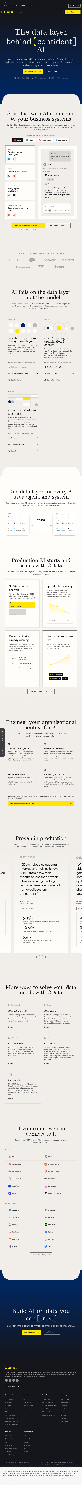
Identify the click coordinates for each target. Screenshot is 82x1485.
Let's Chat (70, 12)
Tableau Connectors (11, 1425)
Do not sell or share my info (70, 1479)
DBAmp (26, 1409)
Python (7, 1409)
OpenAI (26, 1452)
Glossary (8, 1452)
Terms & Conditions (10, 1462)
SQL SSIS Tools (28, 1405)
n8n (25, 1448)
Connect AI (27, 1402)
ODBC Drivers (9, 1399)
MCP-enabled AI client (35, 1140)
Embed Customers (48, 1409)
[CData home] (9, 12)
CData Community (11, 1436)
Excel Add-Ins (9, 1418)
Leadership (64, 1412)
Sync (25, 1399)
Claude (19, 140)
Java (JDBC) (9, 1402)
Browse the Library (39, 1255)
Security (29, 1462)
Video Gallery (9, 1455)
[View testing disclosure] (34, 598)
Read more (73, 6)
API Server (8, 1412)
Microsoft (27, 1445)
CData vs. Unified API (49, 1415)
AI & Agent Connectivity (50, 1405)
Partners (63, 1415)
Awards (62, 1409)
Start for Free (29, 1332)
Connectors (46, 1399)
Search (60, 12)
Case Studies (9, 1439)
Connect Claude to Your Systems (26, 226)
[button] (38, 957)
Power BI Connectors (12, 1421)
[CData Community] (17, 1380)
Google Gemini (63, 140)
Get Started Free (31, 71)
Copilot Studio (46, 140)
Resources (8, 1445)
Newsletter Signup (11, 1448)
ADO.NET (8, 1405)
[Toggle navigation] (20, 12)
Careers (63, 1418)
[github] (13, 1380)
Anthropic (27, 1436)
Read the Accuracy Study (39, 691)
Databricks (27, 1439)
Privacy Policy (22, 1462)
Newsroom (64, 1405)
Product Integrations (49, 1402)
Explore (10, 1027)
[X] (10, 1380)
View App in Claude (57, 226)
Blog (6, 1442)
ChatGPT (31, 140)
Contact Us (64, 1421)
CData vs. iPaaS (47, 1412)
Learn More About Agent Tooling (22, 803)
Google (26, 1442)
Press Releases (65, 1402)
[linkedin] (6, 1380)
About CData (64, 1399)
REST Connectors (10, 1415)
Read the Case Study (28, 908)
